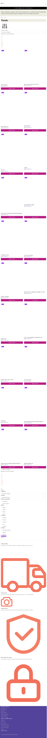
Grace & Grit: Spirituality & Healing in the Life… (33, 337)
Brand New (4, 517)
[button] (45, 4)
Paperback (4, 532)
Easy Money (3, 420)
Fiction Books (5, 501)
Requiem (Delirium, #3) (28, 463)
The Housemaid (27, 125)
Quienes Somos (3, 708)
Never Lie (3, 169)
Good (3, 524)
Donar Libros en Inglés (4, 727)
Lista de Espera (35, 300)
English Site (3, 711)
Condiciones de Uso (4, 715)
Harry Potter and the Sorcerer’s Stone (31, 84)
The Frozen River (4, 84)
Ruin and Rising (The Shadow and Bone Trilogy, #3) (33, 421)
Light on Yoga (3, 338)
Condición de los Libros (5, 724)
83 (2, 43)
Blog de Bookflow (4, 712)
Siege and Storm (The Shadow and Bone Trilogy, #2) (10, 463)
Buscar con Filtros (4, 30)
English (4, 507)
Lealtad (25, 167)
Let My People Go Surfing (29, 204)
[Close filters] (1, 542)
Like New (4, 519)
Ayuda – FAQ (3, 721)
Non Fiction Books (6, 503)
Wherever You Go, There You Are (7, 379)
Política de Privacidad (4, 717)
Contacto (2, 729)
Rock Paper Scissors (5, 126)
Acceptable (4, 526)
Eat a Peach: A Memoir (28, 255)
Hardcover (4, 534)
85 (2, 483)
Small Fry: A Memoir (5, 296)
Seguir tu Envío (3, 723)
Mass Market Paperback (6, 530)
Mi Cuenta (2, 720)
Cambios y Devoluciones (5, 726)
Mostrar (3, 536)
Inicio (2, 17)
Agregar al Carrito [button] (12, 88)
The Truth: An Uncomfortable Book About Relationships (11, 213)
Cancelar (2, 537)
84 (2, 44)
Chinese (4, 511)
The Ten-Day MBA (27, 379)
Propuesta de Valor (4, 709)
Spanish (4, 509)
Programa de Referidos (4, 714)
